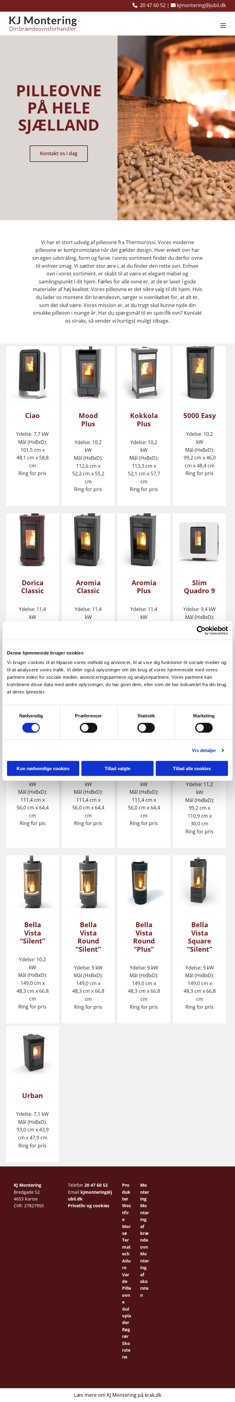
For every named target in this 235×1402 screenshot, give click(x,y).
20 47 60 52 (96, 1185)
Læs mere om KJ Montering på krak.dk (117, 1395)
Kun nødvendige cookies (43, 768)
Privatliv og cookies (88, 1205)
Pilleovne (126, 1295)
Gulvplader (126, 1316)
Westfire (126, 1212)
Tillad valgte (117, 768)
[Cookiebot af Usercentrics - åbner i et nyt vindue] (201, 630)
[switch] (88, 727)
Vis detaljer (204, 750)
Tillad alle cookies (192, 768)
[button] (156, 26)
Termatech (126, 1247)
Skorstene (126, 1350)
